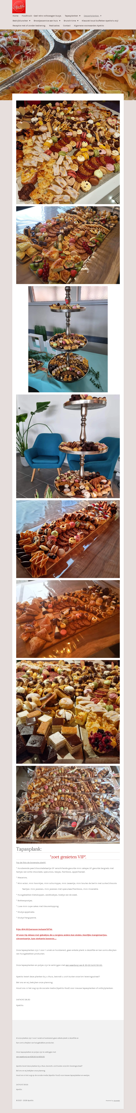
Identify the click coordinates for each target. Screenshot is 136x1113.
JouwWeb (117, 1100)
